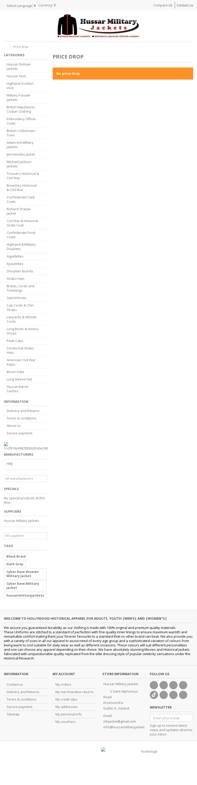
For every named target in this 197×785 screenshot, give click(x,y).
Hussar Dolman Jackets (19, 66)
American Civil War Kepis (21, 362)
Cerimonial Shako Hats (20, 350)
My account (64, 674)
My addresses (66, 707)
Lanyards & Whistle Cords (22, 319)
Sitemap (13, 714)
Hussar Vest (16, 76)
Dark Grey (14, 564)
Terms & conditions (21, 418)
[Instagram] (173, 695)
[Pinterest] (164, 695)
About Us (14, 426)
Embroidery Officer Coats (21, 121)
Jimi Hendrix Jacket (21, 154)
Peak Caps (15, 341)
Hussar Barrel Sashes (17, 389)
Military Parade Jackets (18, 97)
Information (16, 401)
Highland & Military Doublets (21, 246)
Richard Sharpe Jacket (19, 211)
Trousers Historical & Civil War (23, 175)
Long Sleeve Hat (19, 379)
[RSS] (183, 695)
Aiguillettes (15, 256)
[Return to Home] (5, 47)
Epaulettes (15, 264)
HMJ (10, 464)
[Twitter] (164, 685)
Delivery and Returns (23, 411)
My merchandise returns (74, 692)
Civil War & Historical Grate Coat (22, 223)
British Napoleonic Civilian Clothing (21, 109)
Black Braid (16, 556)
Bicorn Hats (15, 372)
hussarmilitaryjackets (25, 595)
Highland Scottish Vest (20, 85)
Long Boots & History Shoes (23, 331)
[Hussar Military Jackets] (98, 26)
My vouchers (65, 722)
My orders (63, 684)
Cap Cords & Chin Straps (20, 307)
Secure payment (19, 433)
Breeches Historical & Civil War (22, 187)
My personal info (68, 714)
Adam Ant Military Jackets (20, 144)
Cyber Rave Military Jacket (22, 585)
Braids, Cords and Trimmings (20, 288)
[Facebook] (154, 685)
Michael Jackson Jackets (19, 164)
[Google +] (173, 685)
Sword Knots (16, 298)
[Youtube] (183, 685)
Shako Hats (16, 278)
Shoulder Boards (20, 271)
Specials (11, 488)
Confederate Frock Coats (21, 235)
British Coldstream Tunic (21, 133)
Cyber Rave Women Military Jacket (22, 573)
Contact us (185, 5)
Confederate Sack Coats (21, 199)
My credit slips (66, 699)
